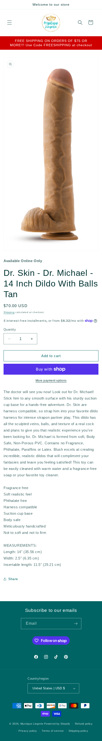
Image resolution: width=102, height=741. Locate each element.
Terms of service (53, 730)
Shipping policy (78, 730)
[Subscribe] (76, 623)
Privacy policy (28, 730)
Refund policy (84, 723)
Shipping (9, 312)
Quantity (10, 329)
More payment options (51, 380)
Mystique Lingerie (31, 723)
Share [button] (13, 579)
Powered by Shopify (57, 723)
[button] (9, 22)
